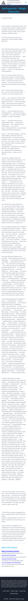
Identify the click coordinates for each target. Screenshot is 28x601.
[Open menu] (25, 2)
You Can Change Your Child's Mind (11, 562)
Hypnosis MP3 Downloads (9, 555)
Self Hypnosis (14, 5)
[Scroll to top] (20, 596)
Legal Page (22, 591)
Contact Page (14, 591)
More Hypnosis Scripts (10, 551)
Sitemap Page (14, 593)
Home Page (6, 591)
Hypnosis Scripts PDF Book (9, 559)
